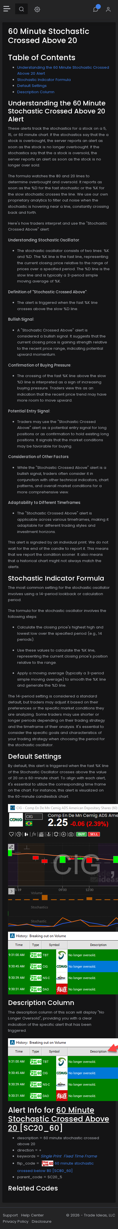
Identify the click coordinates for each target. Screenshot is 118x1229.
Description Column (35, 92)
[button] (37, 9)
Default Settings (32, 85)
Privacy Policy (15, 1221)
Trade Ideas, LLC (99, 1215)
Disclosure (42, 1221)
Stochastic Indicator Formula (44, 79)
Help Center (32, 1215)
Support (10, 1215)
